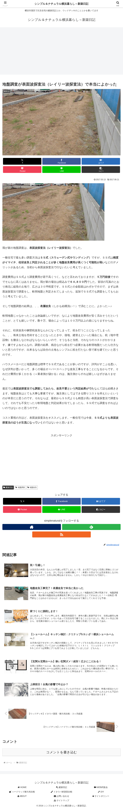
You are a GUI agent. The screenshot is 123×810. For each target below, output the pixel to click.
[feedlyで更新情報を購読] (91, 527)
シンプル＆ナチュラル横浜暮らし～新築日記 (61, 3)
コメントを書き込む (61, 752)
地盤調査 (21, 487)
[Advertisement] (61, 52)
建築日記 (9, 487)
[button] (101, 169)
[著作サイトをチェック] (31, 527)
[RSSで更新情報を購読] (61, 534)
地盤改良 (33, 487)
